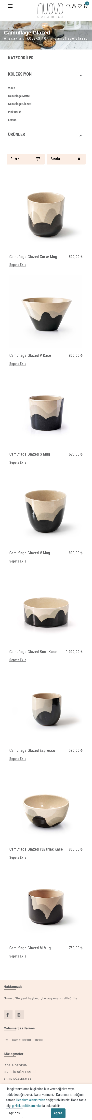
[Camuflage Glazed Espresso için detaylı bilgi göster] (45, 706)
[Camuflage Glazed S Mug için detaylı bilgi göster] (45, 410)
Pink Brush (14, 112)
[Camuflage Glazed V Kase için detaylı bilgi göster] (45, 311)
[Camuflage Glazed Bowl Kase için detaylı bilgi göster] (45, 607)
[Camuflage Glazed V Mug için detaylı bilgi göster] (45, 509)
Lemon (12, 120)
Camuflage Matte (19, 96)
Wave (11, 88)
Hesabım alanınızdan (31, 1100)
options (14, 1113)
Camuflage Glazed (19, 104)
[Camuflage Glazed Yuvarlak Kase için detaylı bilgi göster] (45, 805)
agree (58, 1113)
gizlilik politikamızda (26, 1106)
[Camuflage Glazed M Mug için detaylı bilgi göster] (45, 904)
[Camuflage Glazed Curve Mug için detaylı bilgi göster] (45, 212)
